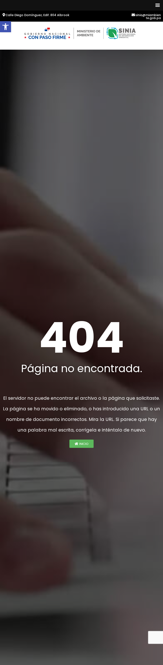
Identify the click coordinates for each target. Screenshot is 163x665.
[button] (5, 26)
